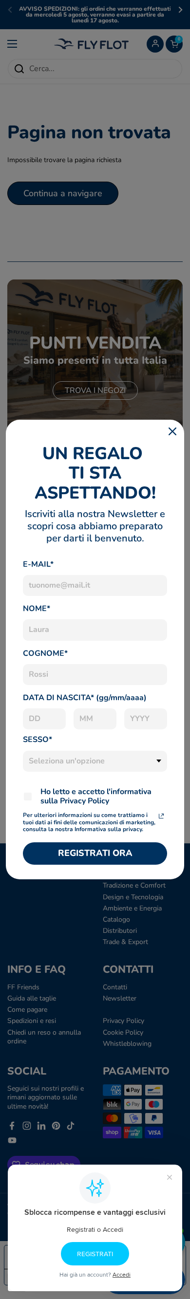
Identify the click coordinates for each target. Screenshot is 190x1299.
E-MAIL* (38, 564)
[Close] (172, 431)
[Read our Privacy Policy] (161, 816)
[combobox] (95, 761)
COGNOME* (45, 653)
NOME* (36, 608)
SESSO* (37, 739)
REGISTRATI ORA (95, 853)
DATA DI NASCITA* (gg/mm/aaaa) (85, 697)
